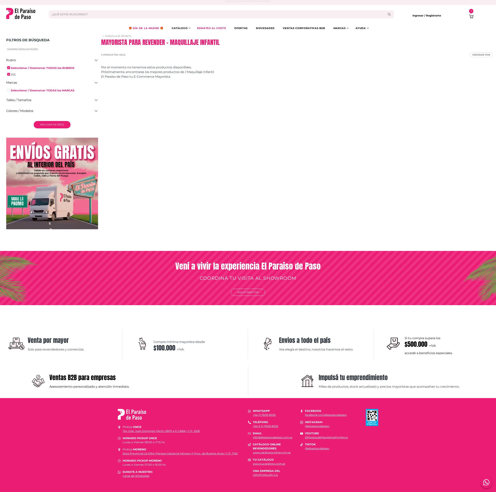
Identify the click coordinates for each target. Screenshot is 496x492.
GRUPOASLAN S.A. (265, 475)
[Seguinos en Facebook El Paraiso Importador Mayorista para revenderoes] (301, 411)
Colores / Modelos (19, 111)
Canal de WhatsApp (136, 476)
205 (13, 74)
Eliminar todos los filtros (22, 49)
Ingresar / (419, 15)
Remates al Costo (211, 28)
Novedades (265, 28)
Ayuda (361, 28)
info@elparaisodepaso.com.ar (273, 437)
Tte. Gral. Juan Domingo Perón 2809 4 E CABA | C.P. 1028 (161, 431)
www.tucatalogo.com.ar (269, 463)
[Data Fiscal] (372, 417)
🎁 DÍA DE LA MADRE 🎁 (146, 28)
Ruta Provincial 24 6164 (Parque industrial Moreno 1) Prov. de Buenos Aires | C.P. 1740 (180, 453)
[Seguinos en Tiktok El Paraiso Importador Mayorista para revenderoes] (301, 444)
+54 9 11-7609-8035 (265, 426)
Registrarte (433, 15)
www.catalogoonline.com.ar (272, 452)
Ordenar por (481, 54)
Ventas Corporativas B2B (304, 28)
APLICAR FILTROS (52, 124)
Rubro (11, 60)
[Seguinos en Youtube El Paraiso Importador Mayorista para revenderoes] (301, 433)
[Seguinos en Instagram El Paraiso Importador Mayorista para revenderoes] (301, 422)
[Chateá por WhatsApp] (486, 482)
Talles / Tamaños (18, 100)
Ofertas (241, 28)
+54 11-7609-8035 (264, 415)
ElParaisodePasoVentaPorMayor (326, 437)
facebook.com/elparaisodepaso (326, 415)
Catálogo (180, 28)
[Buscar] (389, 14)
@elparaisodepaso (317, 426)
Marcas (339, 28)
